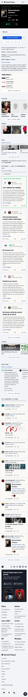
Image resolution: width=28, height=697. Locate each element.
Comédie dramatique (15, 6)
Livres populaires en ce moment (20, 634)
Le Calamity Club (19, 626)
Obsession (4, 612)
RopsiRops (8, 423)
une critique (18, 503)
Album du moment (20, 650)
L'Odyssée (4, 615)
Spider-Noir (18, 611)
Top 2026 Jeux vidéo (7, 623)
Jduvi (12, 276)
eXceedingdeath (10, 480)
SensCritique (4, 6)
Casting (4, 98)
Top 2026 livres (19, 624)
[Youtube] (26, 567)
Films (9, 6)
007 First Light (5, 626)
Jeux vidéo (5, 621)
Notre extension (5, 663)
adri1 (14, 244)
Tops (3, 140)
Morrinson (13, 182)
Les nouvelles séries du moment (20, 617)
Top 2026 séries (19, 609)
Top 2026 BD (5, 641)
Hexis (6, 460)
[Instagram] (17, 567)
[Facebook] (14, 567)
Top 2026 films (5, 609)
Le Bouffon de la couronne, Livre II (19, 630)
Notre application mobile (8, 661)
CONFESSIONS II (19, 644)
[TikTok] (20, 567)
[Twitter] (11, 567)
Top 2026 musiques (20, 642)
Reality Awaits (18, 647)
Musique (18, 639)
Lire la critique (7, 203)
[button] (26, 2)
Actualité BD (4, 650)
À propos (4, 658)
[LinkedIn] (23, 567)
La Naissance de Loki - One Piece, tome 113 (7, 647)
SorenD (7, 514)
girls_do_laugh (9, 536)
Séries (17, 606)
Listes (3, 342)
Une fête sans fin (6, 644)
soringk (7, 414)
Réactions (5, 364)
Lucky (16, 614)
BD (2, 639)
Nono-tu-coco (9, 451)
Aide (2, 666)
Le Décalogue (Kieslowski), (14, 55)
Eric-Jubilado (15, 211)
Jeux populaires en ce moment (6, 634)
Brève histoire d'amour (6, 8)
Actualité (3, 617)
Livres (17, 621)
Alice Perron (14, 307)
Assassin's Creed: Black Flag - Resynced (6, 630)
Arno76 (7, 442)
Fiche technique (5, 62)
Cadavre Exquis (9, 405)
